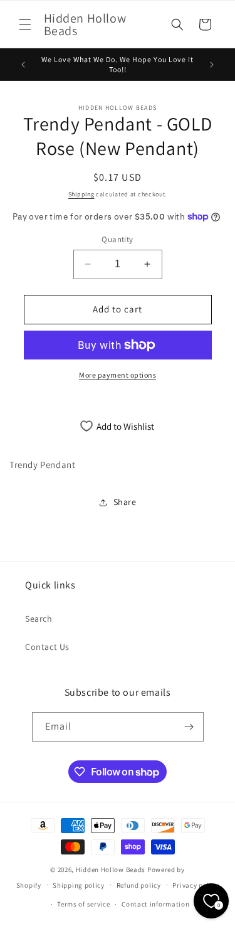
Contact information (155, 904)
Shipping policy (79, 885)
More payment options (117, 375)
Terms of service (83, 904)
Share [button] (125, 502)
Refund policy (139, 885)
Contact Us (47, 646)
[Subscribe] (189, 727)
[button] (25, 24)
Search (39, 618)
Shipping (81, 194)
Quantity (117, 239)
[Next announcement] (212, 64)
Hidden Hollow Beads (110, 869)
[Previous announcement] (23, 64)
